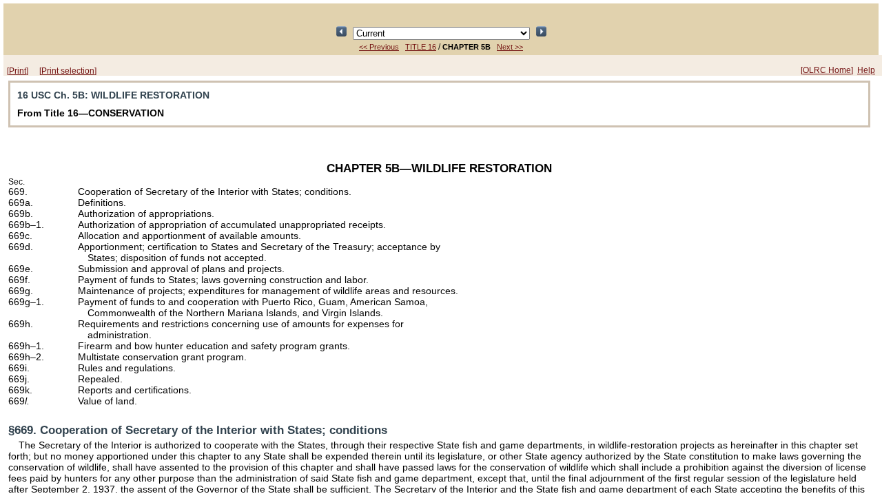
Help (866, 70)
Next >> (510, 47)
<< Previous (379, 47)
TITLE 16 (420, 47)
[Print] (17, 71)
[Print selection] (67, 71)
